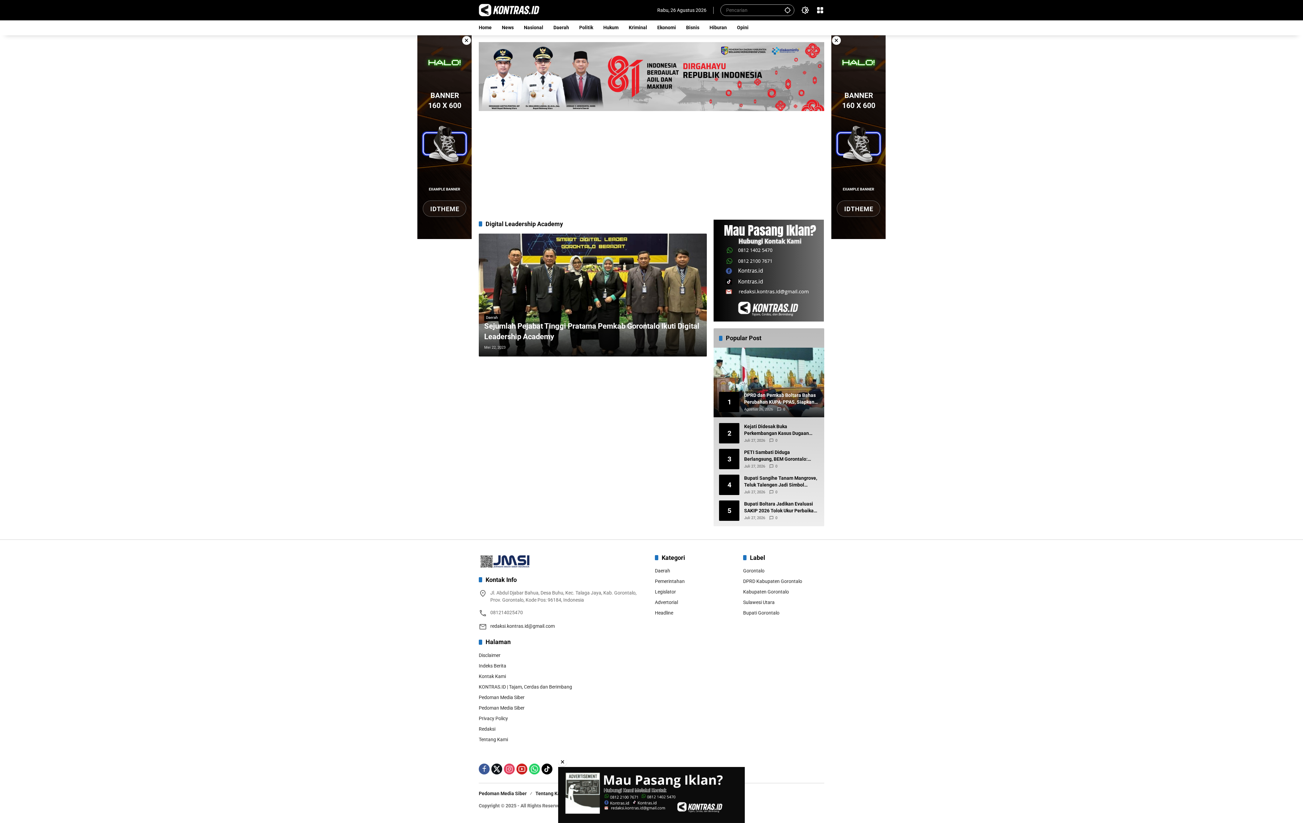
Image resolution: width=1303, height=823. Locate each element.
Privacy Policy (493, 718)
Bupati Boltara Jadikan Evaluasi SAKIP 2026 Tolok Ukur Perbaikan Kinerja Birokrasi (780, 507)
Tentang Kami (493, 739)
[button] (787, 10)
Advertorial (666, 602)
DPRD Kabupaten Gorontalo (772, 581)
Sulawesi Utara (759, 602)
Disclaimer (490, 655)
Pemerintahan (670, 581)
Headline (664, 613)
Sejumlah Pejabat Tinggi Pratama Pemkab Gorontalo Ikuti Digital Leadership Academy (591, 331)
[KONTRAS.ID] (509, 10)
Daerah (492, 317)
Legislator (665, 592)
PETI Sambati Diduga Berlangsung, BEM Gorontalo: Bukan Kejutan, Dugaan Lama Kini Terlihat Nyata (780, 456)
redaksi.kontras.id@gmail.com (522, 626)
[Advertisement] (651, 161)
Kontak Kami (492, 676)
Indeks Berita (492, 666)
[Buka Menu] (820, 10)
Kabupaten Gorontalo (766, 592)
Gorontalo (753, 570)
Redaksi (487, 729)
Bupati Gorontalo (761, 613)
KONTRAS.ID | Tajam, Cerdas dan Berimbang (525, 687)
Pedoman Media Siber (502, 697)
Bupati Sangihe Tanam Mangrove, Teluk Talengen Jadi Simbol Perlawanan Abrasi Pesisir (780, 481)
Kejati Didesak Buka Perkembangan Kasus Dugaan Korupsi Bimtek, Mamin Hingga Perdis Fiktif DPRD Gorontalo (777, 430)
